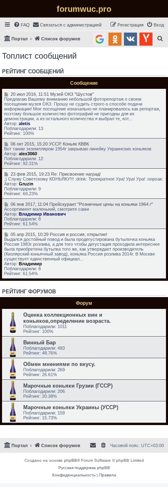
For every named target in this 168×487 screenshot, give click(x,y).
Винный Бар (39, 342)
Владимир (30, 263)
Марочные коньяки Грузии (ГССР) (68, 386)
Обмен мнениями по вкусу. (59, 364)
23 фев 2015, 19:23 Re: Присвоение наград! (55, 174)
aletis (24, 123)
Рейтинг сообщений (33, 72)
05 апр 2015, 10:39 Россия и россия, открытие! (58, 234)
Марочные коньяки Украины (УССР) (70, 407)
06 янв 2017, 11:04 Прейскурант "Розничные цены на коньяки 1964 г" (81, 204)
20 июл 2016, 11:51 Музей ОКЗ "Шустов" (51, 94)
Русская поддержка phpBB (84, 467)
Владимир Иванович (42, 214)
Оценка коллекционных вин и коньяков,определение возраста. (67, 318)
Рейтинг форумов (29, 292)
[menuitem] (21, 25)
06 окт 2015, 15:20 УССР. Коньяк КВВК (49, 143)
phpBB (70, 460)
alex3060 (28, 153)
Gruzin (26, 183)
